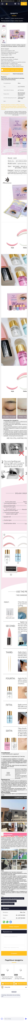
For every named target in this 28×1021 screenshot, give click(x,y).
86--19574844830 (22, 1)
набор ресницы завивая (7, 903)
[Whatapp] (7, 921)
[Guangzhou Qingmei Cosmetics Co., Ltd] (7, 3)
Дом (2, 18)
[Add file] (2, 1018)
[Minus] (26, 987)
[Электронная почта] (11, 922)
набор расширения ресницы (9, 901)
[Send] (26, 1018)
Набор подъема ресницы (17, 18)
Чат (24, 3)
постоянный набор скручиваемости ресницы (12, 898)
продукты (7, 18)
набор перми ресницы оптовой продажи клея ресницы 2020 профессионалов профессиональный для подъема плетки (7, 978)
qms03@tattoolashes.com (8, 1)
